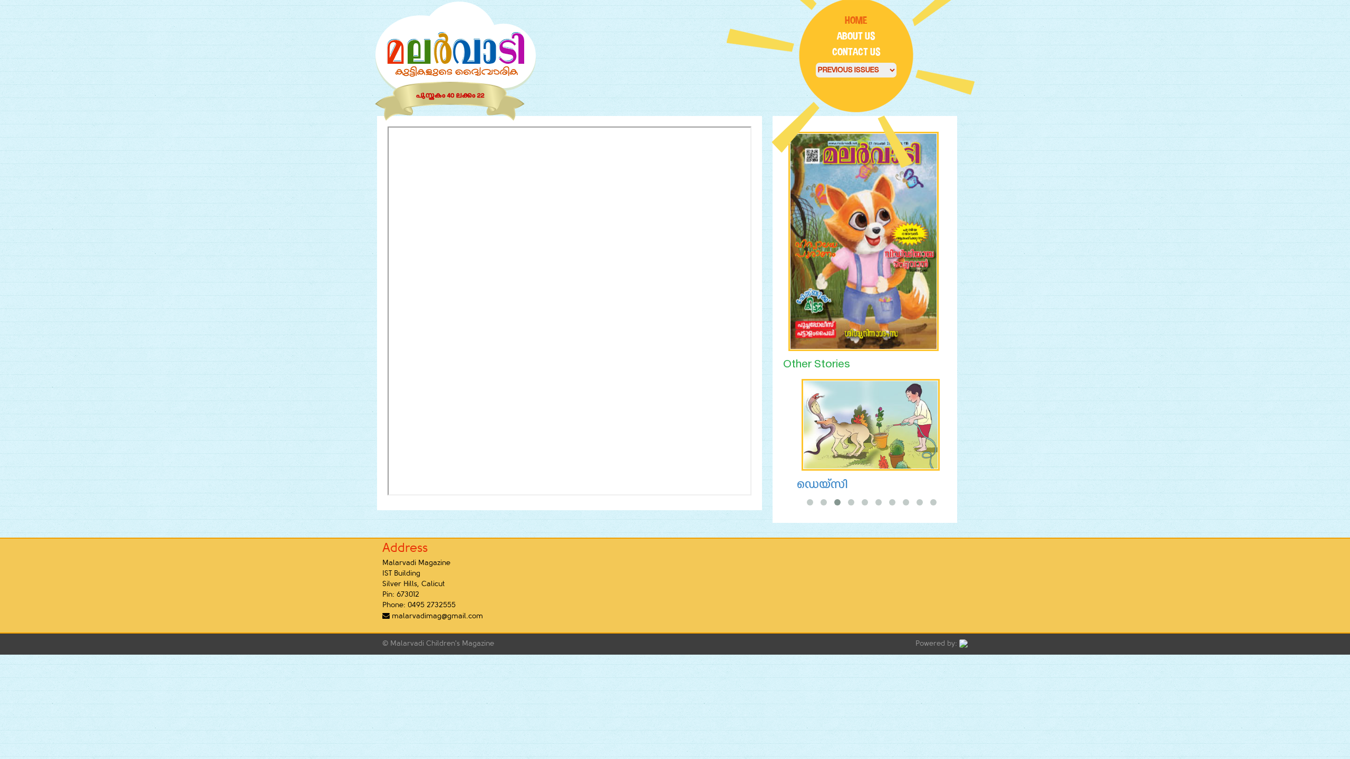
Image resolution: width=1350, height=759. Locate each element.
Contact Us (856, 52)
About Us (856, 36)
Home (856, 20)
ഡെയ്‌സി (821, 485)
